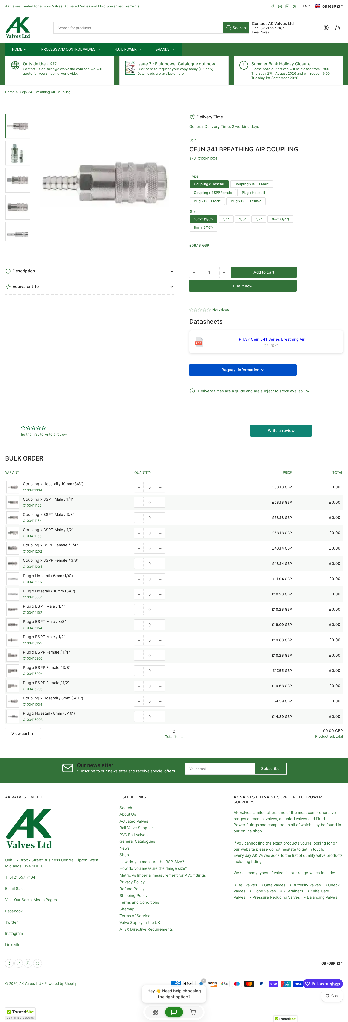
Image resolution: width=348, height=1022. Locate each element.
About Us (127, 814)
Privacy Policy (132, 881)
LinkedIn (12, 944)
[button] (200, 309)
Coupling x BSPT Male (251, 184)
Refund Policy (131, 888)
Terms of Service (134, 915)
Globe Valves (264, 891)
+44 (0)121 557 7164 (268, 28)
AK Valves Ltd (30, 983)
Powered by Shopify (61, 983)
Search (125, 807)
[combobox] (151, 28)
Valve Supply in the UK (139, 922)
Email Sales (261, 32)
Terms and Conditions (139, 902)
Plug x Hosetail (253, 192)
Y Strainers (293, 891)
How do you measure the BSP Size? (151, 861)
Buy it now (242, 286)
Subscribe (270, 768)
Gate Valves (274, 885)
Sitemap (126, 908)
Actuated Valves (133, 821)
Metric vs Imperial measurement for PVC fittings (162, 875)
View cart (20, 733)
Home (10, 92)
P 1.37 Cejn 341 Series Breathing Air (272, 339)
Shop (124, 854)
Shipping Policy (133, 895)
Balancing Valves (322, 897)
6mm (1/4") (280, 219)
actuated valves (293, 818)
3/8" (242, 219)
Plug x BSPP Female (246, 201)
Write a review (281, 430)
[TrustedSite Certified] (20, 1013)
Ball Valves (247, 885)
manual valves (264, 818)
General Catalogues (137, 841)
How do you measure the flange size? (153, 868)
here (180, 73)
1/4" (226, 219)
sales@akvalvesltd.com (65, 69)
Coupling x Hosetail (209, 184)
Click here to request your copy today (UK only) (175, 69)
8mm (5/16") (203, 227)
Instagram (14, 933)
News (124, 848)
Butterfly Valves (306, 885)
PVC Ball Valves (133, 834)
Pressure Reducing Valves (276, 897)
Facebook (14, 911)
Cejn (192, 140)
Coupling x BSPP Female (213, 192)
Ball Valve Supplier (136, 827)
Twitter (11, 922)
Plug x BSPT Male (207, 201)
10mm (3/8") (203, 219)
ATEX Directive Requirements (146, 929)
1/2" (259, 219)
